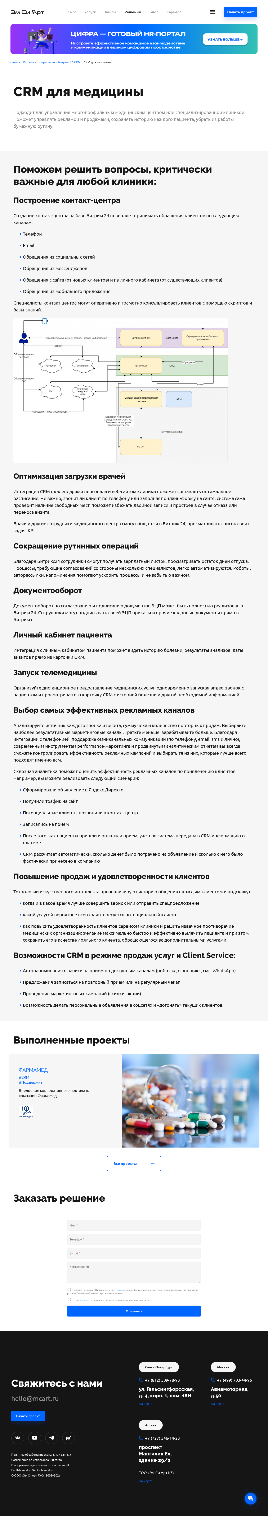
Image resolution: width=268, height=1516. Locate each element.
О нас (71, 12)
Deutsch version (42, 1470)
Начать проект (240, 12)
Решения (133, 12)
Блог (153, 12)
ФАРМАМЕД (33, 1070)
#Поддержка (30, 1082)
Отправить (134, 1311)
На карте (145, 1404)
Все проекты (125, 1163)
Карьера (174, 12)
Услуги (90, 12)
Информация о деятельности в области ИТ (40, 1465)
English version (21, 1470)
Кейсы (110, 12)
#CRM (24, 1077)
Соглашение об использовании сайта (36, 1459)
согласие (120, 1289)
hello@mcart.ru (35, 1398)
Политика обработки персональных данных (41, 1454)
